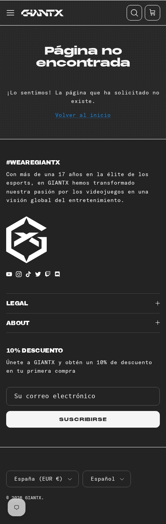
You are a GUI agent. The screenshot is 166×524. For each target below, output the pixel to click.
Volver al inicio (83, 114)
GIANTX (33, 497)
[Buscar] (134, 12)
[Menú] (10, 12)
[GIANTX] (42, 12)
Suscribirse (83, 419)
